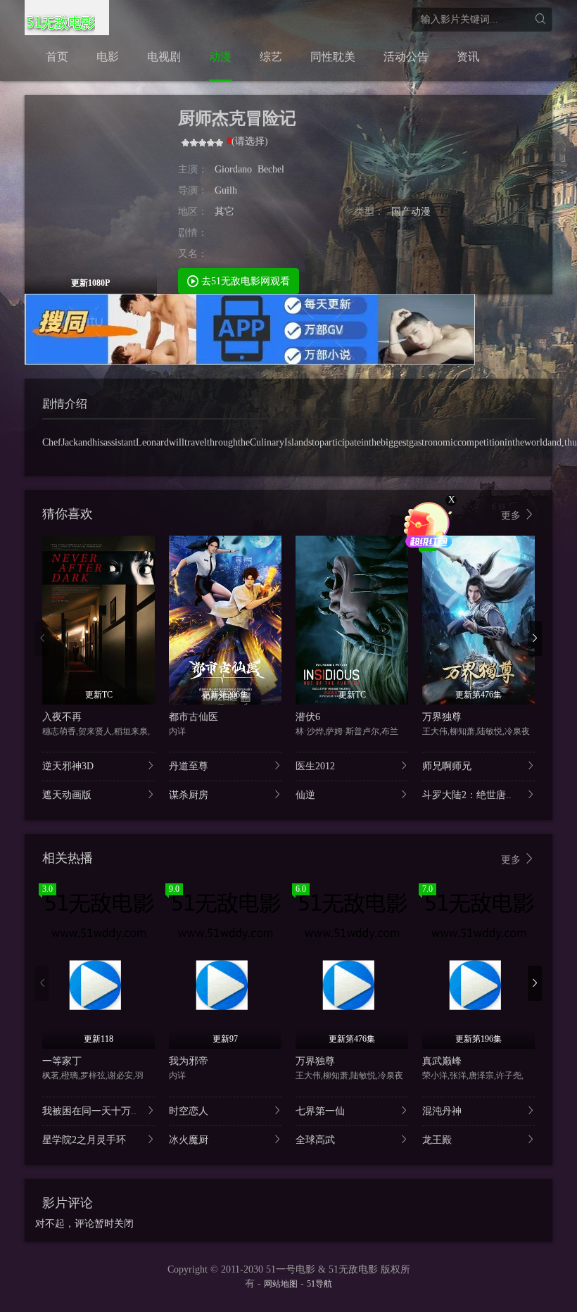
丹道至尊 (188, 766)
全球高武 (315, 1140)
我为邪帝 (188, 1061)
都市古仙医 (193, 717)
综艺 (271, 57)
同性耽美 (332, 57)
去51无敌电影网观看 (244, 281)
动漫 (220, 57)
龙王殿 (437, 1140)
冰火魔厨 (188, 1140)
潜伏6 (308, 717)
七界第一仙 (320, 1111)
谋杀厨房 (188, 795)
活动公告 (406, 57)
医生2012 (315, 766)
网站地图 (281, 1284)
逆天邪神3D (68, 766)
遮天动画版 (66, 795)
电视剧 (164, 57)
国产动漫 (411, 211)
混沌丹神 (442, 1111)
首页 (57, 57)
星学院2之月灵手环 (84, 1140)
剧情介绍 (64, 404)
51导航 (319, 1284)
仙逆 (305, 795)
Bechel (271, 169)
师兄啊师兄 (446, 766)
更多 (512, 515)
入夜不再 (62, 717)
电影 (107, 57)
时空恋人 (188, 1111)
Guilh (226, 190)
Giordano (233, 169)
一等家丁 (62, 1061)
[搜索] (540, 19)
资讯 (468, 57)
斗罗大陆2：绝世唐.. (467, 795)
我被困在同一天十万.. (89, 1111)
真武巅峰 (442, 1061)
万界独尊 (442, 717)
